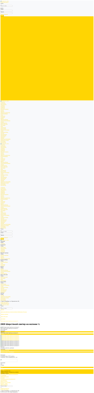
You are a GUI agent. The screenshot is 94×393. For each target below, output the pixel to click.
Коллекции (3, 18)
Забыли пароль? (4, 14)
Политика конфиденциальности (8, 379)
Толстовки (3, 40)
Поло (2, 29)
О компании (3, 375)
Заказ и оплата (4, 381)
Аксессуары (3, 43)
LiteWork (3, 20)
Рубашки (3, 31)
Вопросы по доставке (6, 382)
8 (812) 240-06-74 (4, 2)
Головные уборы (4, 46)
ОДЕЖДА (3, 59)
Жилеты (2, 26)
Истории (3, 377)
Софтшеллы (3, 42)
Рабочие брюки (4, 34)
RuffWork (3, 22)
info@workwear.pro (5, 303)
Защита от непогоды (5, 27)
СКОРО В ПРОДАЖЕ (5, 53)
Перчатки (3, 51)
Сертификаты (4, 380)
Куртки (2, 25)
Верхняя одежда (4, 23)
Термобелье (3, 50)
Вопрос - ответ (4, 383)
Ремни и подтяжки (5, 44)
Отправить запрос (5, 373)
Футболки (3, 30)
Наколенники (4, 49)
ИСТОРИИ (3, 98)
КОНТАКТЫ (3, 99)
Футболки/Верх (4, 28)
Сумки (2, 45)
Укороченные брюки (5, 35)
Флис (2, 41)
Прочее (2, 48)
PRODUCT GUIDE (5, 97)
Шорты (2, 36)
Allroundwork (3, 19)
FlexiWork (3, 21)
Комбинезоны (4, 37)
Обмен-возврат (4, 384)
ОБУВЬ (2, 95)
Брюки (2, 33)
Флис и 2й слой (4, 38)
